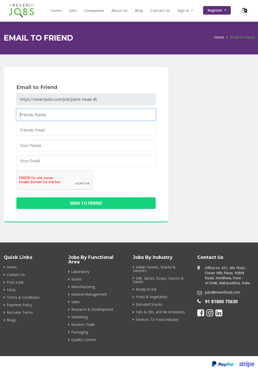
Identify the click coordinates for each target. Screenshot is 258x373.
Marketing (79, 317)
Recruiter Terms (20, 312)
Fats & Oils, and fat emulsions (160, 311)
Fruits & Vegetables (152, 296)
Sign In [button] (183, 10)
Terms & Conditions (23, 297)
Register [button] (215, 10)
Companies (94, 10)
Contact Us (16, 274)
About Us (119, 10)
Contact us (160, 10)
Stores (76, 279)
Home (56, 10)
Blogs (11, 320)
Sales (75, 301)
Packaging (79, 332)
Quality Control (83, 339)
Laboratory (80, 271)
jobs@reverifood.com (222, 292)
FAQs (11, 289)
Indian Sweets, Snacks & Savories (154, 269)
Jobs (73, 10)
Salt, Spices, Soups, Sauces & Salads (158, 280)
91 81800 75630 (221, 301)
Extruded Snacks (149, 304)
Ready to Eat (146, 289)
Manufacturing (83, 286)
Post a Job (15, 282)
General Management (89, 294)
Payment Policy (19, 304)
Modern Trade (83, 324)
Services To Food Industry (157, 319)
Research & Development (92, 309)
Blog (139, 10)
